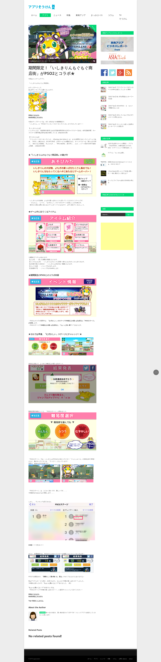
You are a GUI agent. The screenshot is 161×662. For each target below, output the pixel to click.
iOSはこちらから (33, 115)
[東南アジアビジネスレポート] (117, 64)
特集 (69, 15)
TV (120, 15)
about (131, 659)
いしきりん (39, 601)
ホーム (34, 15)
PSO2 (34, 601)
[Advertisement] (117, 236)
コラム (111, 15)
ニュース (57, 15)
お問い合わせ (123, 659)
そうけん (123, 18)
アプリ (45, 15)
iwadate (42, 613)
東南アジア (81, 15)
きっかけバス (97, 15)
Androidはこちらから (35, 117)
